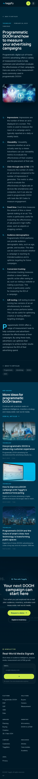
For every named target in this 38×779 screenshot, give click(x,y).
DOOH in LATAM (26, 727)
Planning (5, 723)
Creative (5, 730)
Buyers (23, 700)
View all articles (10, 416)
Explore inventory (19, 620)
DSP (4, 703)
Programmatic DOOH (10, 700)
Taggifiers (6, 747)
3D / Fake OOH (8, 733)
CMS (4, 710)
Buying (5, 727)
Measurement (26, 706)
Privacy (5, 761)
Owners (23, 703)
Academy (24, 750)
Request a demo (17, 613)
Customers (6, 744)
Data (4, 713)
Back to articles (11, 16)
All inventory (25, 723)
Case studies (25, 747)
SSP (4, 706)
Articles (23, 744)
